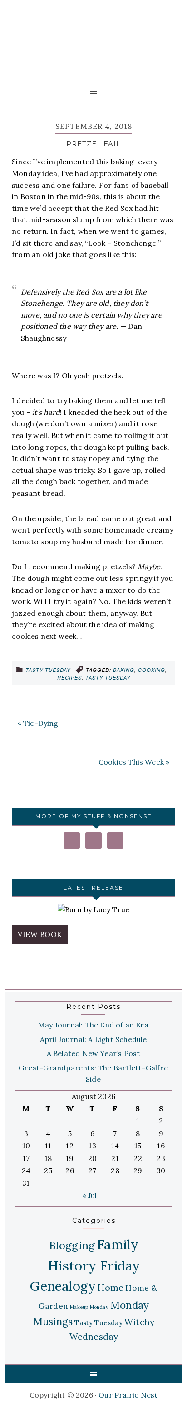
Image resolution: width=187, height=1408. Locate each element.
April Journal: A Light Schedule (93, 1039)
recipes (69, 677)
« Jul (90, 1195)
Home (110, 1287)
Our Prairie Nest (91, 50)
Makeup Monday (89, 1307)
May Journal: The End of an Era (93, 1024)
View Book (40, 934)
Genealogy (63, 1286)
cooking (151, 669)
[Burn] (93, 910)
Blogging (72, 1245)
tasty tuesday (107, 677)
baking (123, 669)
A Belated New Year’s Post (93, 1053)
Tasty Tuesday (47, 669)
